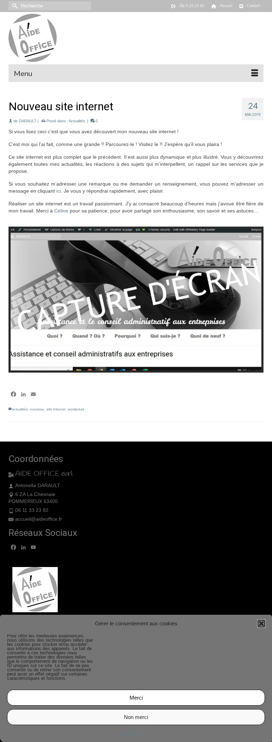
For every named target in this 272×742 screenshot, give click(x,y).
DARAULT (27, 121)
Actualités (77, 121)
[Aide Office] (136, 38)
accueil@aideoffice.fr (38, 519)
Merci (136, 698)
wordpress (76, 409)
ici (58, 191)
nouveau (37, 409)
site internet (56, 409)
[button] (261, 623)
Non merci (136, 717)
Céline (61, 211)
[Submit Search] (13, 5)
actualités (20, 409)
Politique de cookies (132, 733)
